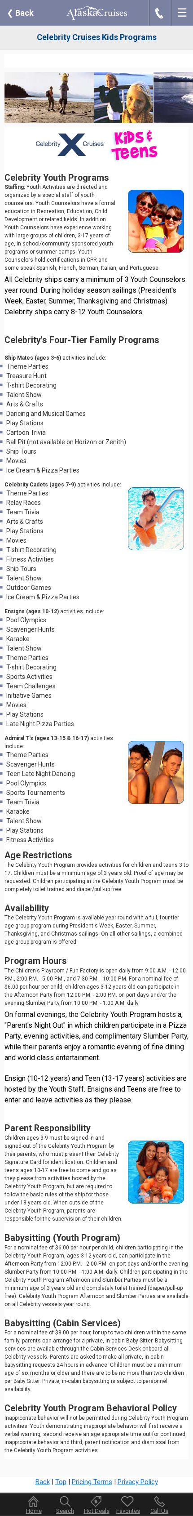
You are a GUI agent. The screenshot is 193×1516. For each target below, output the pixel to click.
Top (60, 1482)
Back (20, 13)
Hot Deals (97, 1510)
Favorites (128, 1510)
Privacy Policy (138, 1482)
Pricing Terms (92, 1482)
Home (34, 1510)
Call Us (159, 1510)
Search (65, 1510)
